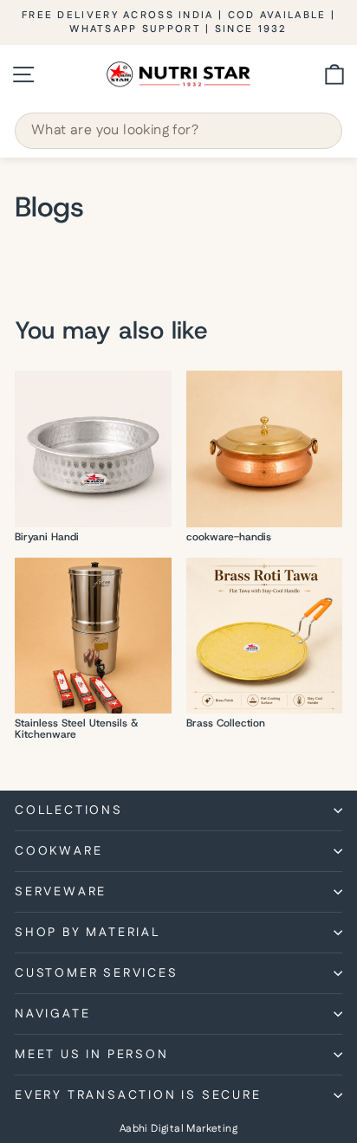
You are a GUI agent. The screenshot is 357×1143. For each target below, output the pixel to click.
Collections (69, 810)
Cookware (58, 851)
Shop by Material (87, 932)
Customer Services (96, 973)
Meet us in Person (92, 1054)
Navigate (52, 1014)
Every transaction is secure (138, 1095)
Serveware (61, 892)
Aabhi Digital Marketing (178, 1128)
